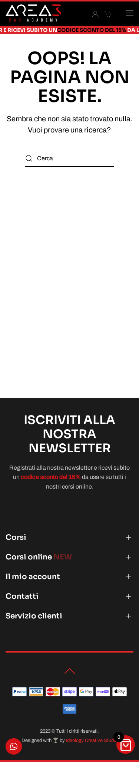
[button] (129, 13)
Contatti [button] (22, 596)
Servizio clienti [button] (34, 616)
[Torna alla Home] (33, 13)
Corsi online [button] (39, 557)
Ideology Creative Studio (92, 740)
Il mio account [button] (33, 576)
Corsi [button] (16, 537)
